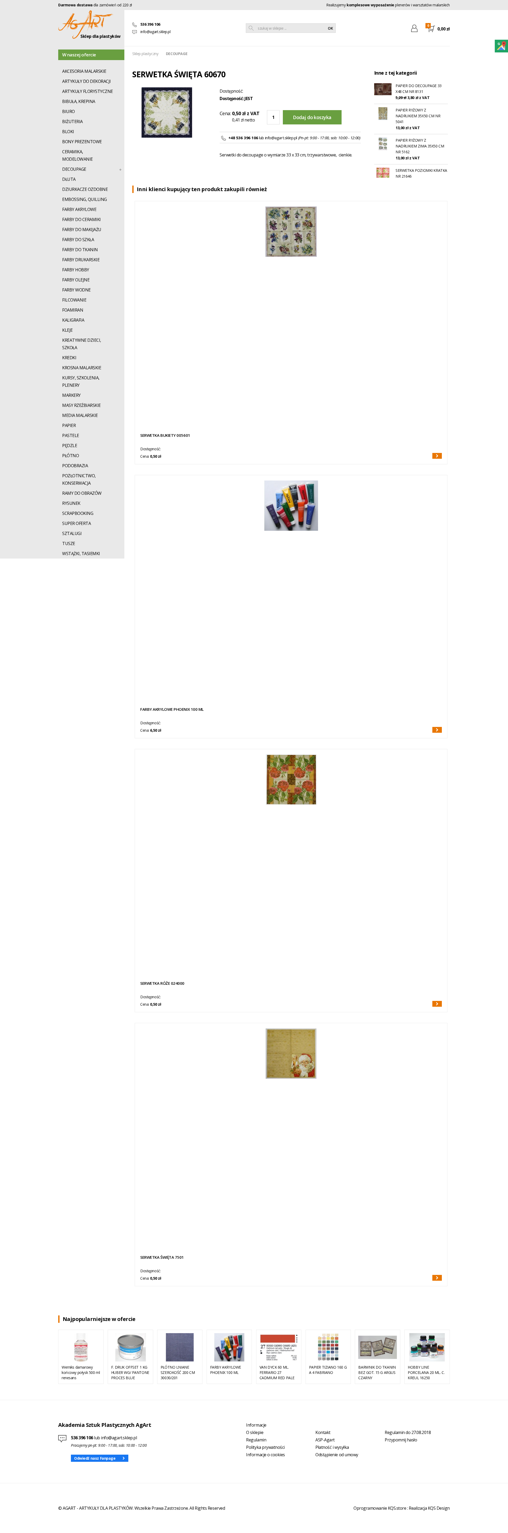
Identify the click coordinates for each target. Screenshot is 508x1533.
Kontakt (322, 1432)
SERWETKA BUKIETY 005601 (165, 435)
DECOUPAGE (74, 169)
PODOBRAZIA (75, 466)
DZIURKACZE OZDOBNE (85, 189)
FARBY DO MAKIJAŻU (81, 229)
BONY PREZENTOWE (82, 142)
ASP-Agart (325, 1440)
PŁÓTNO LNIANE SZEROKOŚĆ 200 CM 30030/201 (178, 1372)
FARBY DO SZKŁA (78, 239)
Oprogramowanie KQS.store (379, 1508)
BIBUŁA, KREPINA (78, 101)
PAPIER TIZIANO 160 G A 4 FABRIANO (328, 1370)
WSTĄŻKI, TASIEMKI (81, 553)
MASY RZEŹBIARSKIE (81, 405)
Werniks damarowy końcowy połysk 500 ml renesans (81, 1372)
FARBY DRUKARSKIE (80, 260)
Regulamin (256, 1440)
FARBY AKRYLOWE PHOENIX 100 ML (172, 709)
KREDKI (69, 358)
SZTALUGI (71, 533)
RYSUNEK (71, 503)
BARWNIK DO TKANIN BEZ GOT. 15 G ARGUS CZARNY (377, 1372)
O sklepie (254, 1432)
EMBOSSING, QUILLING (84, 199)
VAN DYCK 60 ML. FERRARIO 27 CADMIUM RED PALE (277, 1372)
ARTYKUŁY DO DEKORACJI (86, 81)
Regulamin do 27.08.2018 (408, 1432)
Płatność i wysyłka (332, 1447)
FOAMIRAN (72, 310)
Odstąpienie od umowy (336, 1455)
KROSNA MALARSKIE (81, 368)
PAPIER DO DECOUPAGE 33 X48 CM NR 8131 (419, 88)
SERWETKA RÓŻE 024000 (162, 983)
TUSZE (68, 543)
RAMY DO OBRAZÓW (82, 493)
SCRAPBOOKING (77, 513)
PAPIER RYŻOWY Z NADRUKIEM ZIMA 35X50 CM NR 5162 (420, 146)
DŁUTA (69, 179)
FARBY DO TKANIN (80, 250)
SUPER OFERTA (76, 523)
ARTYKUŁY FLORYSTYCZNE (87, 91)
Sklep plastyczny (145, 53)
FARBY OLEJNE (75, 280)
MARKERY (71, 395)
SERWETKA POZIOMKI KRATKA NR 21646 (421, 173)
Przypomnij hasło (401, 1440)
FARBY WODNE (76, 290)
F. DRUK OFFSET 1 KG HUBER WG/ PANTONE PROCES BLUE (130, 1372)
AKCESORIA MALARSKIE (84, 71)
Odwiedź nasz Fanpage (95, 1458)
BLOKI (68, 131)
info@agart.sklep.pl (155, 31)
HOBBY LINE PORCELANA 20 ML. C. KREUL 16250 (426, 1372)
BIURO (68, 111)
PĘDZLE (69, 445)
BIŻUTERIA (72, 121)
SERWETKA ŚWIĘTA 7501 (162, 1257)
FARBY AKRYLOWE (79, 209)
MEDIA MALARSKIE (80, 415)
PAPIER (69, 425)
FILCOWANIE (74, 300)
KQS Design (439, 1508)
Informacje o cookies (265, 1455)
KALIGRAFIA (73, 320)
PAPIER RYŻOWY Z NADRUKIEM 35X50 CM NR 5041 (418, 115)
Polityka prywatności (265, 1447)
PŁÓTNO (70, 455)
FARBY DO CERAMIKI (81, 219)
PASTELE (70, 435)
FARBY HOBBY (75, 270)
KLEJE (67, 330)
